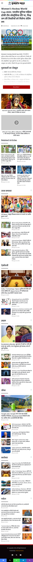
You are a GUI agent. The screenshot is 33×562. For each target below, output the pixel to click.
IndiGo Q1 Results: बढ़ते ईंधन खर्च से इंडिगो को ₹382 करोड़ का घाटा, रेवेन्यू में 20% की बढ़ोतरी (21, 449)
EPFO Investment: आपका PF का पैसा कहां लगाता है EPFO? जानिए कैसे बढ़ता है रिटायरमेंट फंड (21, 426)
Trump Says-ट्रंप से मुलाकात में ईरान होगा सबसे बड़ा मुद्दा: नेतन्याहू (20, 433)
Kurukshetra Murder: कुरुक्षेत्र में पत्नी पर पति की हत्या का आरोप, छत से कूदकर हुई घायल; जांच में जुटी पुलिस (16, 346)
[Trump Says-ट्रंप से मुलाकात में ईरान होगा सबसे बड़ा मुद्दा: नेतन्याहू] (6, 434)
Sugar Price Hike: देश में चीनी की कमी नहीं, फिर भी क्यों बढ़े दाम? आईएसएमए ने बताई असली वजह (21, 465)
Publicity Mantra (20, 551)
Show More (16, 87)
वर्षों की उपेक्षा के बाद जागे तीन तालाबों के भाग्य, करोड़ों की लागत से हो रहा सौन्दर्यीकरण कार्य (15, 505)
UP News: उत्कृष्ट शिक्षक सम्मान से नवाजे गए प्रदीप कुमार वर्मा (16, 215)
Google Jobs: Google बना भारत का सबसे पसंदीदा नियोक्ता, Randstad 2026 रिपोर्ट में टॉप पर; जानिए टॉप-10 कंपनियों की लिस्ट (15, 416)
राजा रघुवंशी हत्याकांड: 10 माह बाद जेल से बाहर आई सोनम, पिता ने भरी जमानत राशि (11, 519)
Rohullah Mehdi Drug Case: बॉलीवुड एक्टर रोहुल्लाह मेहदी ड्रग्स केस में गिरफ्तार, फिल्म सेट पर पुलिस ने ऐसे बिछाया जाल (22, 356)
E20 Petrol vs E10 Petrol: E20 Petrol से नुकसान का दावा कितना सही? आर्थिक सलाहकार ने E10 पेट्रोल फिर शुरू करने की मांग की (22, 311)
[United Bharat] (16, 3)
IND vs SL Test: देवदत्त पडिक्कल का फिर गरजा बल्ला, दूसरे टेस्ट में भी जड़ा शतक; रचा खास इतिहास (8, 177)
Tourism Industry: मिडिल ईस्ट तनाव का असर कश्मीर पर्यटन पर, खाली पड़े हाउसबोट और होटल (10, 528)
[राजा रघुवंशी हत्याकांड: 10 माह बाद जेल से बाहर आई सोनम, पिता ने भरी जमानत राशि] (27, 521)
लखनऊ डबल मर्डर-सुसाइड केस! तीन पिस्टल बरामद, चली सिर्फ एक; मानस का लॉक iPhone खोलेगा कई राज (21, 364)
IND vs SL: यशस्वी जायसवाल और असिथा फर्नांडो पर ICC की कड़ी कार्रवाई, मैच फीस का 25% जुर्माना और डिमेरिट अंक (24, 157)
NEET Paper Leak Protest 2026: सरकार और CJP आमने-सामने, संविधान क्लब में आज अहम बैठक (21, 441)
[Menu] (2, 4)
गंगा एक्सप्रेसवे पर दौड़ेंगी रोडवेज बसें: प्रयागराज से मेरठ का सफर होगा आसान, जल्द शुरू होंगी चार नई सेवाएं (10, 512)
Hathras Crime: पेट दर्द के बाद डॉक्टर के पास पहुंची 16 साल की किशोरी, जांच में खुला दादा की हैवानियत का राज (22, 372)
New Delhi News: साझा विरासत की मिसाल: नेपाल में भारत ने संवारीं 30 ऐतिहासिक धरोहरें (20, 234)
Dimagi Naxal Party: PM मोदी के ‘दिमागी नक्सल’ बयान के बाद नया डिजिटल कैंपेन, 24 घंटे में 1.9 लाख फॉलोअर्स (20, 302)
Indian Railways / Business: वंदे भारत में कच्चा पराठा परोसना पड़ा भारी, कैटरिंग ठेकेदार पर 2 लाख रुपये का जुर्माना (21, 491)
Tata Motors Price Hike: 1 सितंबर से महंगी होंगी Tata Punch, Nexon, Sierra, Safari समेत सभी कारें (21, 483)
